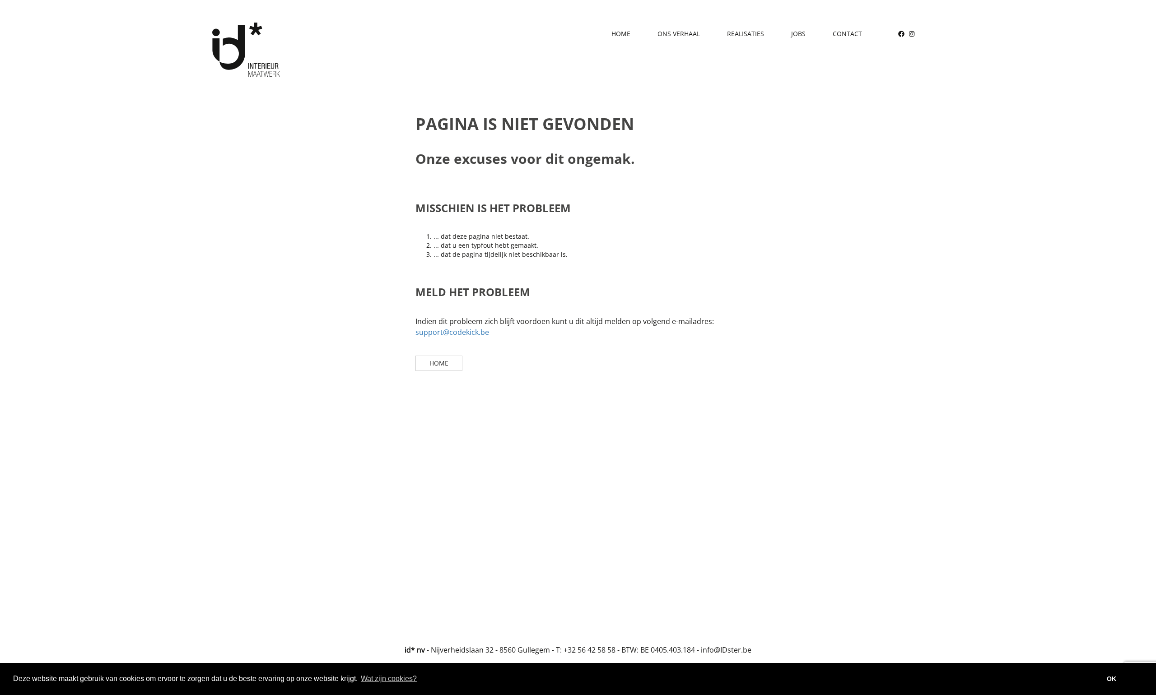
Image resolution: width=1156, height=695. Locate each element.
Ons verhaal (678, 33)
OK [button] (1111, 678)
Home (620, 33)
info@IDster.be (726, 650)
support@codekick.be (452, 332)
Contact (847, 33)
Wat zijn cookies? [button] (389, 678)
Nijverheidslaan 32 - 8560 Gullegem (490, 650)
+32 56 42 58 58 (589, 650)
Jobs (798, 33)
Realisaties (745, 33)
